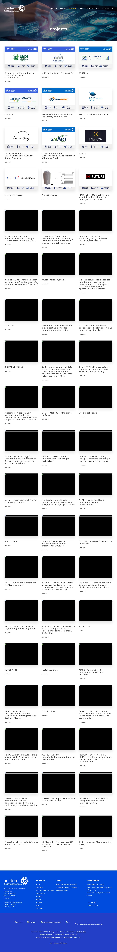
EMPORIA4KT (11, 670)
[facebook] (89, 902)
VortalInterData (50, 670)
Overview (39, 887)
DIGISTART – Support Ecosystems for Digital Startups (58, 799)
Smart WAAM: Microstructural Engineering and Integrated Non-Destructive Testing (94, 369)
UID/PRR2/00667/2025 (73, 937)
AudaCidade (11, 541)
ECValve (9, 114)
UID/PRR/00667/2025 (71, 934)
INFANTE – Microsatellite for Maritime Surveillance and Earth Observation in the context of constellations (95, 714)
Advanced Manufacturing (95, 884)
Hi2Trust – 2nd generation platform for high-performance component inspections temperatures (95, 758)
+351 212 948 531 (10, 907)
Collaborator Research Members (67, 887)
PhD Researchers (62, 891)
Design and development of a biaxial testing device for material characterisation (57, 328)
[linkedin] (92, 902)
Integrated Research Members (66, 884)
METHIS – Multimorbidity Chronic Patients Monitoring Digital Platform (19, 155)
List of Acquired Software (58, 943)
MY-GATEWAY (48, 711)
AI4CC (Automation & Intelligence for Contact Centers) (91, 672)
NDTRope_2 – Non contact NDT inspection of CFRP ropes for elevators (57, 844)
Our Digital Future (88, 413)
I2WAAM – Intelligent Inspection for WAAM (95, 542)
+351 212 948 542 (10, 904)
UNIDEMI (54, 8)
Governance (40, 894)
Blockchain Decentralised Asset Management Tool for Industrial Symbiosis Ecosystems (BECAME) (21, 282)
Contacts (105, 8)
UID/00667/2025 (81, 932)
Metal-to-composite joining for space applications (21, 501)
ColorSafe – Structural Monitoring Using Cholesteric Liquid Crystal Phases (94, 238)
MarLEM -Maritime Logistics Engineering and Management (20, 627)
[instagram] (95, 902)
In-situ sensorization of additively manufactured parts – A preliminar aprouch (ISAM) (21, 238)
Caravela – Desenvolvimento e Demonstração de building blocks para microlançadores (95, 585)
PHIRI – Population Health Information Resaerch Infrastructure (92, 502)
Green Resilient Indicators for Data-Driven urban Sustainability (20, 75)
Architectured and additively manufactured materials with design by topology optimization (58, 502)
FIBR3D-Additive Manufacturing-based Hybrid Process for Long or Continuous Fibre (21, 757)
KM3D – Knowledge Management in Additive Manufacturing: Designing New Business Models (20, 714)
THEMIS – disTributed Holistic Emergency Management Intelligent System (93, 800)
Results (38, 899)
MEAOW (83, 153)
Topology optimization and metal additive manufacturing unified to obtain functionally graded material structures (57, 239)
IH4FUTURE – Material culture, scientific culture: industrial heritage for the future (94, 197)
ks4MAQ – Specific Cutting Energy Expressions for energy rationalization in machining (94, 458)
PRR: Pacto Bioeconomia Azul (93, 114)
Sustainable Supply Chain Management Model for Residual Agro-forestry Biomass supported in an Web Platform (21, 416)
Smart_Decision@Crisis (54, 280)
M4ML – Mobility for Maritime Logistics (57, 414)
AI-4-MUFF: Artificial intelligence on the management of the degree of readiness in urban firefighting (58, 629)
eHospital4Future (13, 195)
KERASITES (10, 325)
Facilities (90, 8)
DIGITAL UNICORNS (14, 367)
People (81, 8)
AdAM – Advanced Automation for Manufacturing (21, 583)
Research (72, 8)
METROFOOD (85, 626)
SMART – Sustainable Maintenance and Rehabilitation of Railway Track (58, 155)
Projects (39, 896)
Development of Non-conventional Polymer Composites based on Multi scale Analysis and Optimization (21, 802)
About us (63, 8)
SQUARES (83, 73)
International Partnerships (45, 891)
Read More (8, 81)
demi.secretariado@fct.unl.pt (13, 902)
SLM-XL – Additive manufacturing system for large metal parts (58, 757)
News (97, 8)
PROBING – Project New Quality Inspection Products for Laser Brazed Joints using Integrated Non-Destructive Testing (58, 586)
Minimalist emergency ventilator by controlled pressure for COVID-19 (54, 543)
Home (38, 884)
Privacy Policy (93, 905)
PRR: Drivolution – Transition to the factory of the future (57, 115)
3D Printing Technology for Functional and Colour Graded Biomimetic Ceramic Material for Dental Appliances (20, 459)
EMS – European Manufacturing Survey (95, 843)
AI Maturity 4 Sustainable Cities (58, 73)
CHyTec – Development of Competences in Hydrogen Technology (55, 458)
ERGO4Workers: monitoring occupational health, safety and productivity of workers (95, 328)
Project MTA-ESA (50, 195)
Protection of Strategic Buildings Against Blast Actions (21, 843)
